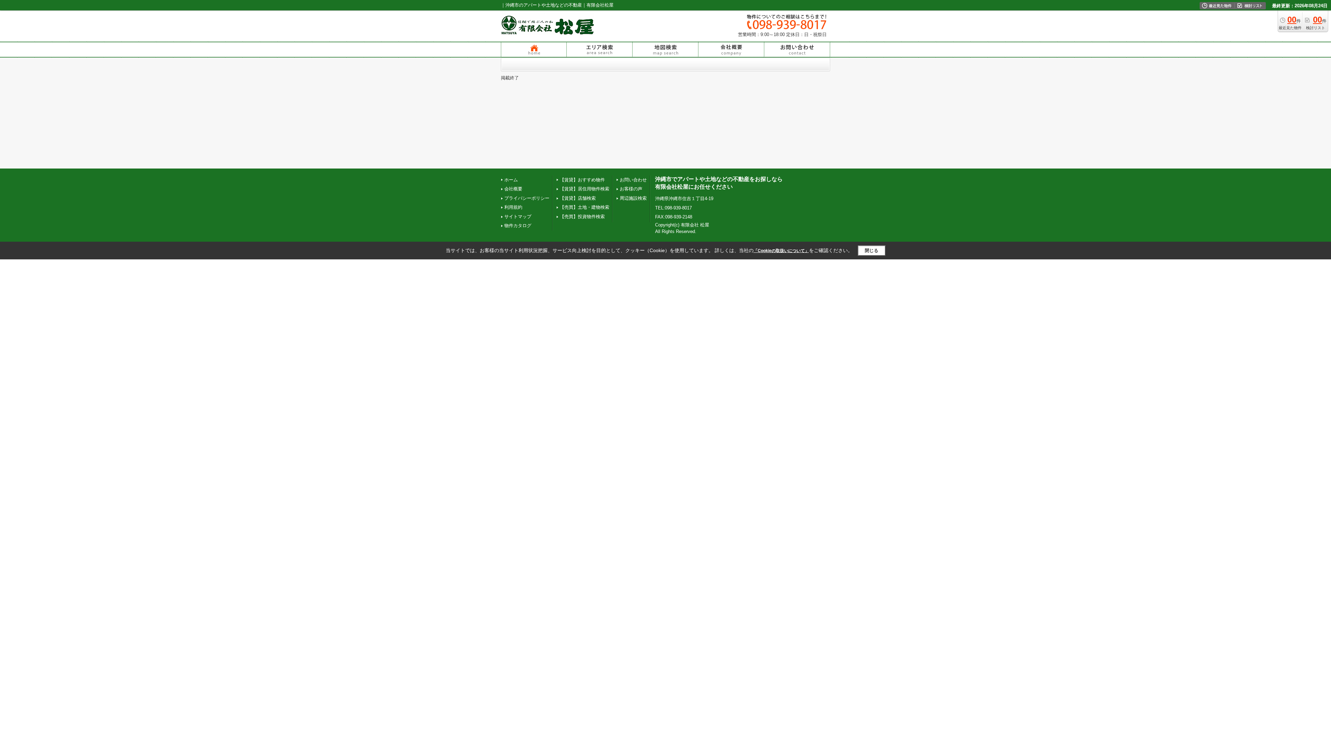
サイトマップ (517, 216)
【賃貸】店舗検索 (578, 198)
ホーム (511, 179)
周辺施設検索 (633, 198)
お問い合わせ (633, 179)
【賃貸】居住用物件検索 (584, 188)
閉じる (871, 250)
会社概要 (513, 188)
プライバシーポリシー (526, 198)
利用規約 (513, 207)
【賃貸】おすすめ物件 (582, 179)
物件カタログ (517, 225)
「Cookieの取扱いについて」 (781, 250)
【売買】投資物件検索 (582, 216)
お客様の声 (631, 188)
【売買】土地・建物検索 (584, 207)
